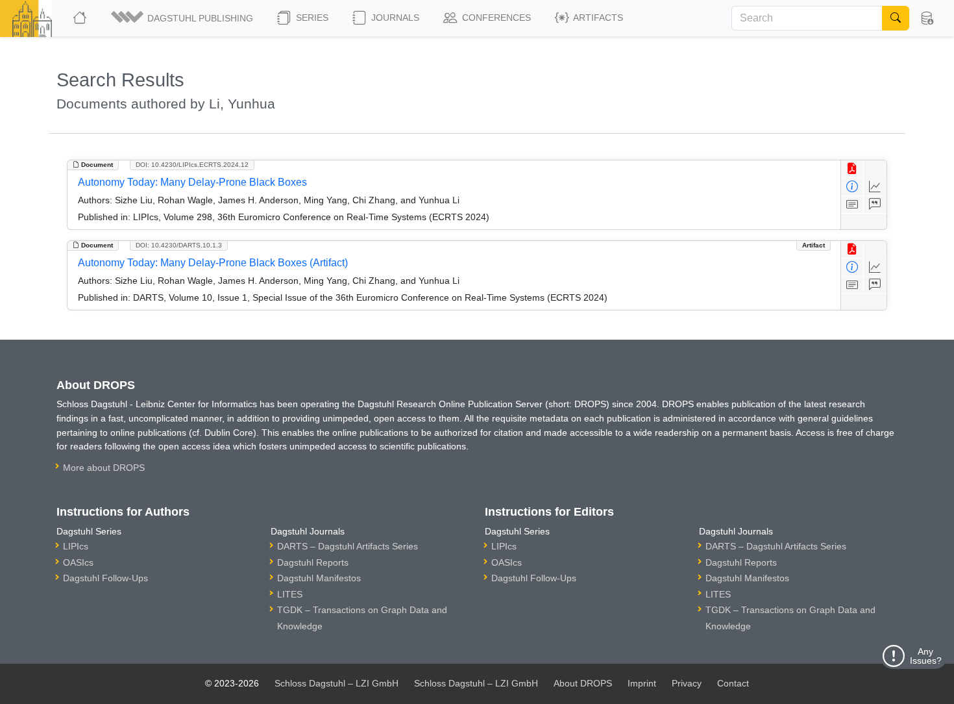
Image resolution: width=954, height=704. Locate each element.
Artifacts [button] (597, 17)
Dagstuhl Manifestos (319, 578)
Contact (733, 683)
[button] (183, 18)
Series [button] (310, 17)
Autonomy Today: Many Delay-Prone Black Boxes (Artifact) (213, 262)
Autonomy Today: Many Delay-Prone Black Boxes (192, 182)
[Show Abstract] (852, 205)
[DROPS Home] (80, 18)
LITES (289, 594)
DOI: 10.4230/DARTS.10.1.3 (179, 245)
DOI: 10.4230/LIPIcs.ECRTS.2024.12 (192, 164)
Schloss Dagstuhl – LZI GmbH (336, 683)
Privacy (687, 683)
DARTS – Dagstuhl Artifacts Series (347, 546)
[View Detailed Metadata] (852, 186)
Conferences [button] (495, 17)
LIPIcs (75, 546)
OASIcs (78, 562)
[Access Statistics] (875, 186)
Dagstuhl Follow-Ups (105, 578)
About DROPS (583, 683)
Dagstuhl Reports (313, 562)
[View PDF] (852, 169)
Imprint (642, 683)
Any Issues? (926, 656)
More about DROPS (104, 467)
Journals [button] (394, 17)
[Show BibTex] (875, 205)
